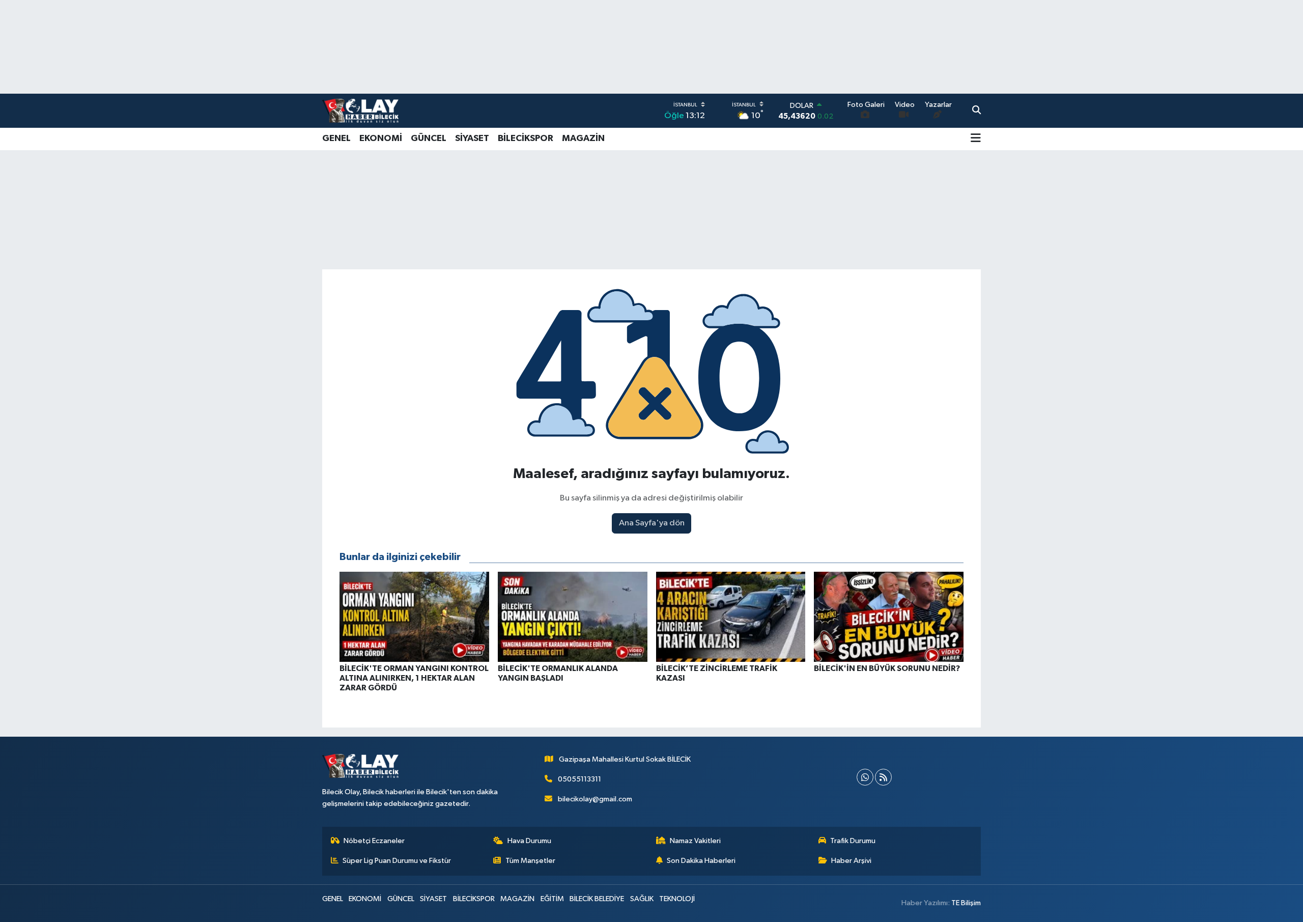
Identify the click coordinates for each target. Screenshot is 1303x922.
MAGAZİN (583, 138)
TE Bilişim (966, 903)
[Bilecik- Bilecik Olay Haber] (360, 110)
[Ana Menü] (976, 139)
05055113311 (579, 779)
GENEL (336, 138)
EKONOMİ (380, 138)
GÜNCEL (428, 138)
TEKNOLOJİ (677, 899)
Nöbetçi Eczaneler (374, 841)
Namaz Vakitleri (695, 841)
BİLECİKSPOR (525, 138)
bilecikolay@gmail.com (595, 799)
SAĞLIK (642, 899)
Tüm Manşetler (530, 860)
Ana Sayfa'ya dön (652, 523)
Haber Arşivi (851, 860)
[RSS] (883, 777)
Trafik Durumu (852, 841)
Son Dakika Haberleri (701, 860)
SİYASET (472, 138)
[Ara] (976, 111)
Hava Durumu (529, 841)
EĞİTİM (552, 899)
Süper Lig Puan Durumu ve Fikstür (397, 860)
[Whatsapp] (865, 777)
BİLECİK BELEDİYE (597, 899)
